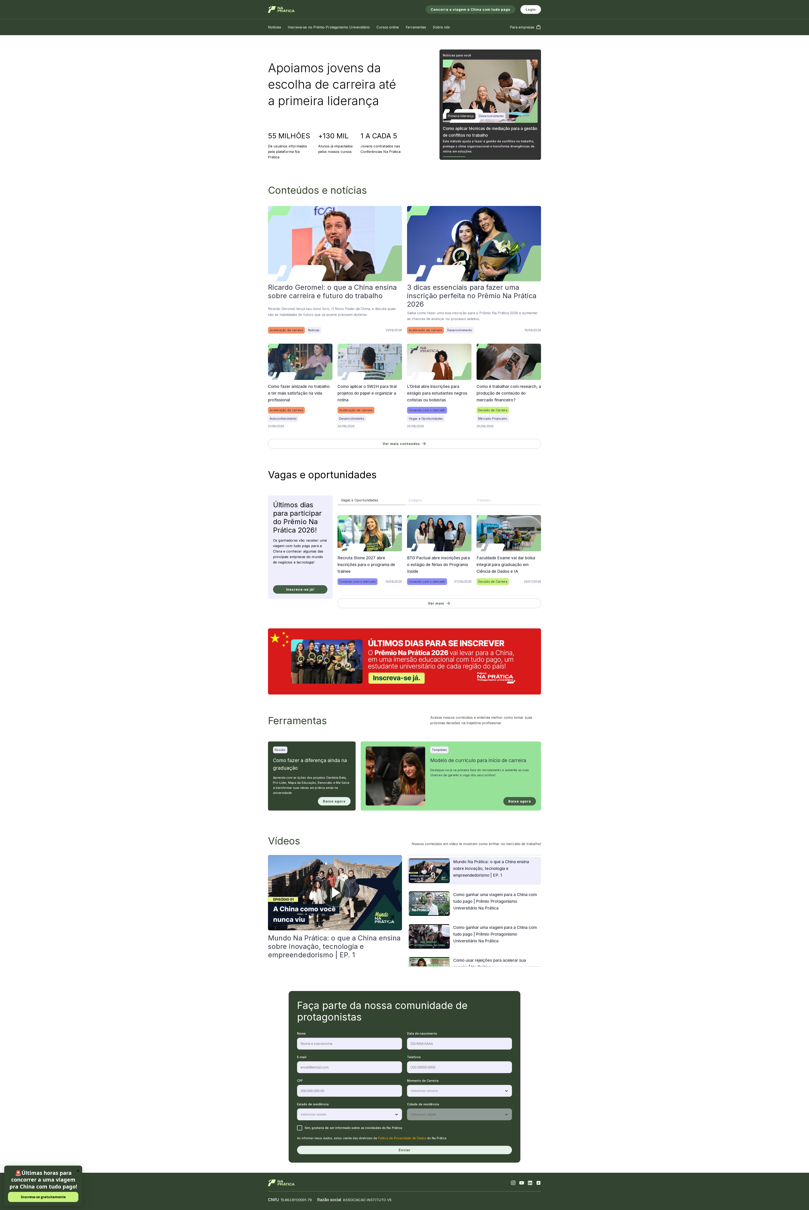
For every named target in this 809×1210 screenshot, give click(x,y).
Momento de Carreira (423, 1080)
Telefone (414, 1057)
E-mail (302, 1057)
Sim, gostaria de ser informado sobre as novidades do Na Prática (353, 1128)
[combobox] (411, 1090)
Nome (301, 1033)
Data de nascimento (422, 1033)
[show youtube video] (335, 892)
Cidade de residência (423, 1104)
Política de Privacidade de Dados (402, 1138)
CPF (300, 1080)
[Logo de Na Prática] (281, 9)
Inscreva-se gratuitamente (43, 1197)
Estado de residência (313, 1104)
